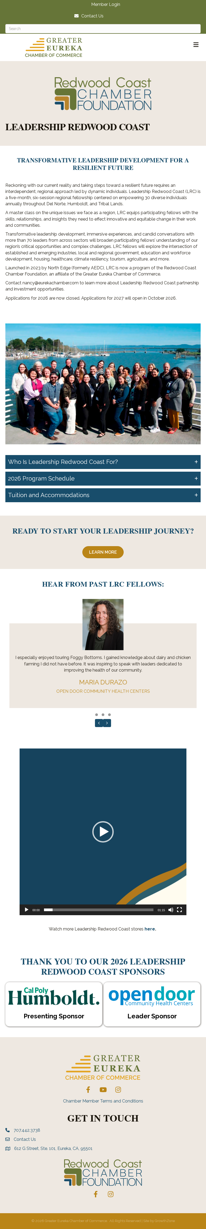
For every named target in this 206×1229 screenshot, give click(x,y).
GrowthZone (165, 1221)
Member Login (105, 4)
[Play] (26, 910)
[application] (103, 831)
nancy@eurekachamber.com (51, 282)
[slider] (98, 909)
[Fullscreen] (179, 910)
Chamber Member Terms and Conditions (103, 1101)
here (150, 929)
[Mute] (171, 910)
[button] (96, 714)
